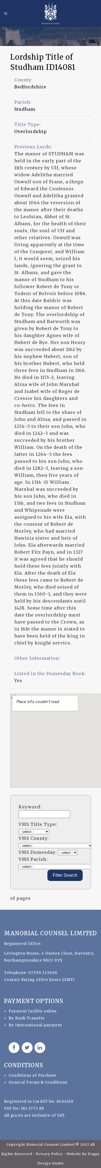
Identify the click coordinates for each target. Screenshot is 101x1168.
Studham (24, 109)
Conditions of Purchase (33, 1075)
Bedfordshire (30, 86)
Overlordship (30, 131)
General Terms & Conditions (38, 1082)
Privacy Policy (50, 1154)
